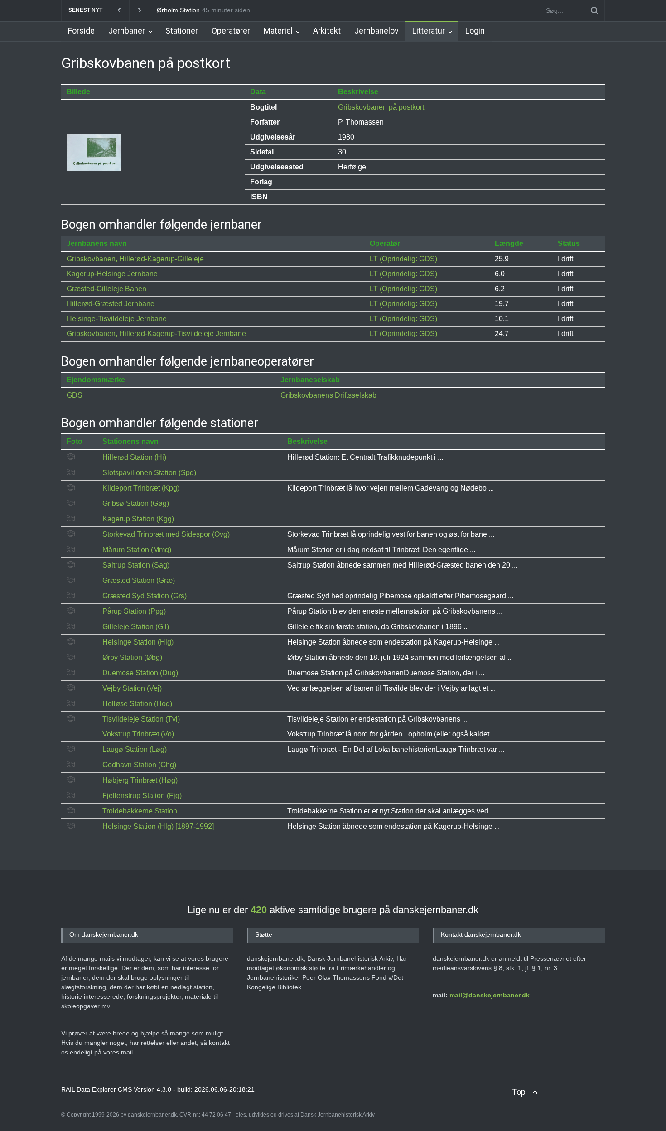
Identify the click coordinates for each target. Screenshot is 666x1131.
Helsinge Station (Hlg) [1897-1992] (158, 826)
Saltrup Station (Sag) (135, 565)
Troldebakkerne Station (139, 811)
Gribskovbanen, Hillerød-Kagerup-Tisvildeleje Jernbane (156, 333)
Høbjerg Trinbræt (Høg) (140, 780)
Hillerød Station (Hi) (134, 457)
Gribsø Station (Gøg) (135, 503)
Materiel (278, 30)
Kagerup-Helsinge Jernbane (112, 274)
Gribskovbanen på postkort (381, 107)
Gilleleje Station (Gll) (135, 626)
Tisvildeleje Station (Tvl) (141, 719)
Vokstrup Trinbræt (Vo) (138, 734)
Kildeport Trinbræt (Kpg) (140, 488)
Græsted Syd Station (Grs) (144, 596)
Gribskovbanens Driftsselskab (328, 395)
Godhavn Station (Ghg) (139, 765)
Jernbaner (126, 30)
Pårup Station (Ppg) (134, 611)
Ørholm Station (178, 10)
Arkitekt (327, 30)
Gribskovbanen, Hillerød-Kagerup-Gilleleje (135, 259)
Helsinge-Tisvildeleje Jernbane (117, 318)
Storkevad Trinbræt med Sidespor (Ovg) (166, 534)
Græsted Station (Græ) (138, 580)
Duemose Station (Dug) (140, 673)
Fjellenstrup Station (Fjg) (142, 795)
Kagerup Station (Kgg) (138, 519)
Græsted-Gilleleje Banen (106, 289)
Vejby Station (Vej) (132, 688)
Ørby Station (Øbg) (132, 657)
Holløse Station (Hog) (137, 703)
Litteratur (428, 30)
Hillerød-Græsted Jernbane (110, 304)
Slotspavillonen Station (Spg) (149, 472)
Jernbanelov (376, 30)
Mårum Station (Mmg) (136, 549)
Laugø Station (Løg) (134, 749)
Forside (81, 30)
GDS (74, 395)
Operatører (231, 30)
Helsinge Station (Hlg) (138, 642)
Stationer (181, 30)
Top (519, 1092)
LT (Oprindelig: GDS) (403, 259)
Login (475, 30)
